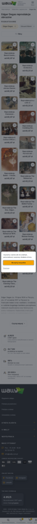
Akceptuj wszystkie (18, 263)
